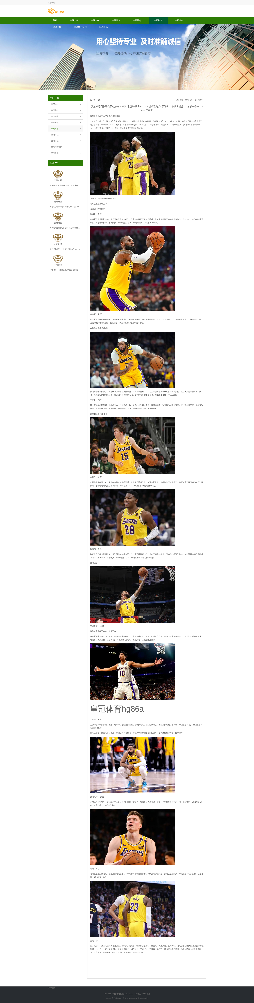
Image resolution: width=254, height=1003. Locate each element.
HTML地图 (146, 994)
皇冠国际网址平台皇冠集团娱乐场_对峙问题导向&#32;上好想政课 (65, 249)
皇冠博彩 (137, 20)
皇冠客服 (95, 20)
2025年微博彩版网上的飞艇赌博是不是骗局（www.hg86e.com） (65, 185)
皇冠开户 (116, 20)
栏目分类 (54, 98)
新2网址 (144, 998)
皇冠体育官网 (80, 27)
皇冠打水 (158, 20)
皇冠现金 (93, 563)
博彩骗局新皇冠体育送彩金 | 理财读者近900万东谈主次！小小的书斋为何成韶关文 (65, 207)
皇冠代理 (188, 100)
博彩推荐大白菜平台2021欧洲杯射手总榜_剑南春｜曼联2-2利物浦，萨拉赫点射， (65, 228)
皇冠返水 (103, 27)
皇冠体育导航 (111, 998)
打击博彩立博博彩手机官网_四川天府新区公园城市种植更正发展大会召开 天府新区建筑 (65, 270)
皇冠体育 (121, 998)
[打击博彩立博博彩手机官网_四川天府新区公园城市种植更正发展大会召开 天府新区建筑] (65, 260)
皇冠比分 (74, 20)
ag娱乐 (93, 328)
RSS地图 (137, 994)
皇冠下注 (57, 27)
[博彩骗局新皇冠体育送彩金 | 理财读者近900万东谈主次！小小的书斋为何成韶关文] (65, 197)
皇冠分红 (179, 20)
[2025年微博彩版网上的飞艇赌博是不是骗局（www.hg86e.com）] (65, 175)
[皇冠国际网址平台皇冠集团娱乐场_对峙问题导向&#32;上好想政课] (65, 239)
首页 (55, 20)
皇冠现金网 (129, 998)
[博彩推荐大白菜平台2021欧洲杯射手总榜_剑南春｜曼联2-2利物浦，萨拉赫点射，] (65, 218)
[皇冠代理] (56, 11)
